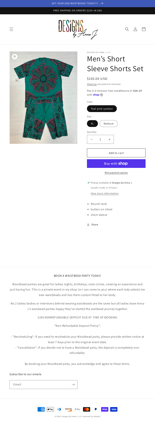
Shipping (92, 84)
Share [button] (94, 224)
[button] (11, 29)
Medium (109, 123)
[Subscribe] (73, 384)
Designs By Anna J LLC (72, 416)
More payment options (116, 172)
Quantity (91, 132)
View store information (105, 193)
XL (92, 123)
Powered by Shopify (91, 416)
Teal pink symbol (102, 108)
